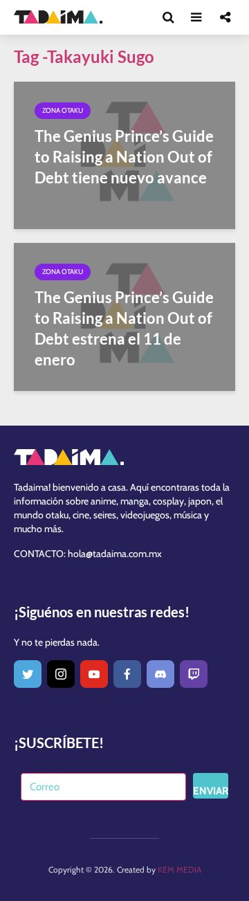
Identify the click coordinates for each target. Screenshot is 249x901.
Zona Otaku (62, 110)
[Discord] (160, 674)
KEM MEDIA (179, 869)
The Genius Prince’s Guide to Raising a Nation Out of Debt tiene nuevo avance (124, 157)
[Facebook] (127, 674)
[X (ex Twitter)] (28, 674)
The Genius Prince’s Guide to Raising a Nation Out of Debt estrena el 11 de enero (124, 328)
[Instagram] (61, 674)
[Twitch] (194, 674)
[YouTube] (94, 674)
